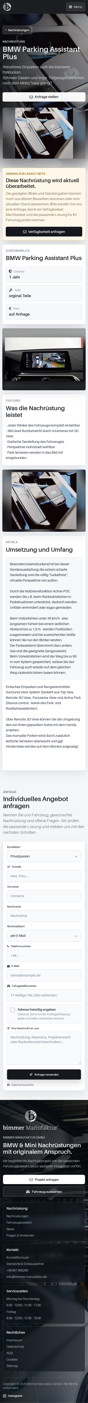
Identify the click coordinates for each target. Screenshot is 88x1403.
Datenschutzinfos (22, 1085)
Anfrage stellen (47, 97)
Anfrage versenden (46, 1074)
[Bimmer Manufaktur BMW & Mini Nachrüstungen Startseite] (7, 7)
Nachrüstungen (18, 30)
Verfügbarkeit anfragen (46, 231)
